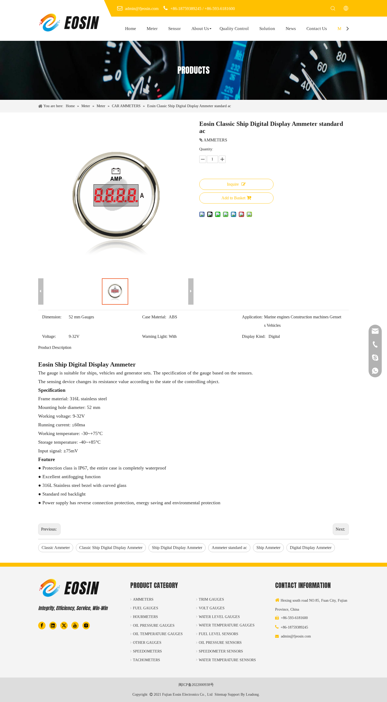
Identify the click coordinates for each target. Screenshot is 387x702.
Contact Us (316, 28)
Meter (152, 28)
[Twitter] (64, 625)
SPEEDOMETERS (147, 651)
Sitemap (221, 694)
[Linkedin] (53, 625)
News (291, 28)
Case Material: (154, 317)
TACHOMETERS (146, 660)
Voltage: (49, 336)
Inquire (233, 184)
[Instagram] (86, 625)
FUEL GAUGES (145, 608)
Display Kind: (253, 336)
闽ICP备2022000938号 (196, 685)
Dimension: (51, 317)
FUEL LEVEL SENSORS (218, 634)
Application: (252, 317)
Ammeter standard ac (229, 547)
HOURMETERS (145, 617)
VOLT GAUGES (212, 608)
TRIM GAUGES (211, 599)
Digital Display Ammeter (310, 547)
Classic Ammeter (56, 547)
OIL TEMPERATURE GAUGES (158, 634)
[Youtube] (75, 625)
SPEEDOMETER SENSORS (221, 651)
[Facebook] (42, 625)
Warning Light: (154, 336)
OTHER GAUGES (147, 643)
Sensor (174, 28)
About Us (200, 28)
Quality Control (234, 28)
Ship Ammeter (268, 547)
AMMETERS (143, 599)
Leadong (252, 694)
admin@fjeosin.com (296, 636)
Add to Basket (233, 198)
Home (130, 28)
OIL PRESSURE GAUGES (154, 625)
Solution (267, 28)
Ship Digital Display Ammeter (177, 547)
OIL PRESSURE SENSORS (220, 643)
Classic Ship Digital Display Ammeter (110, 547)
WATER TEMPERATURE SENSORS (227, 660)
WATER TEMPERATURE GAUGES (227, 625)
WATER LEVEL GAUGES (219, 617)
